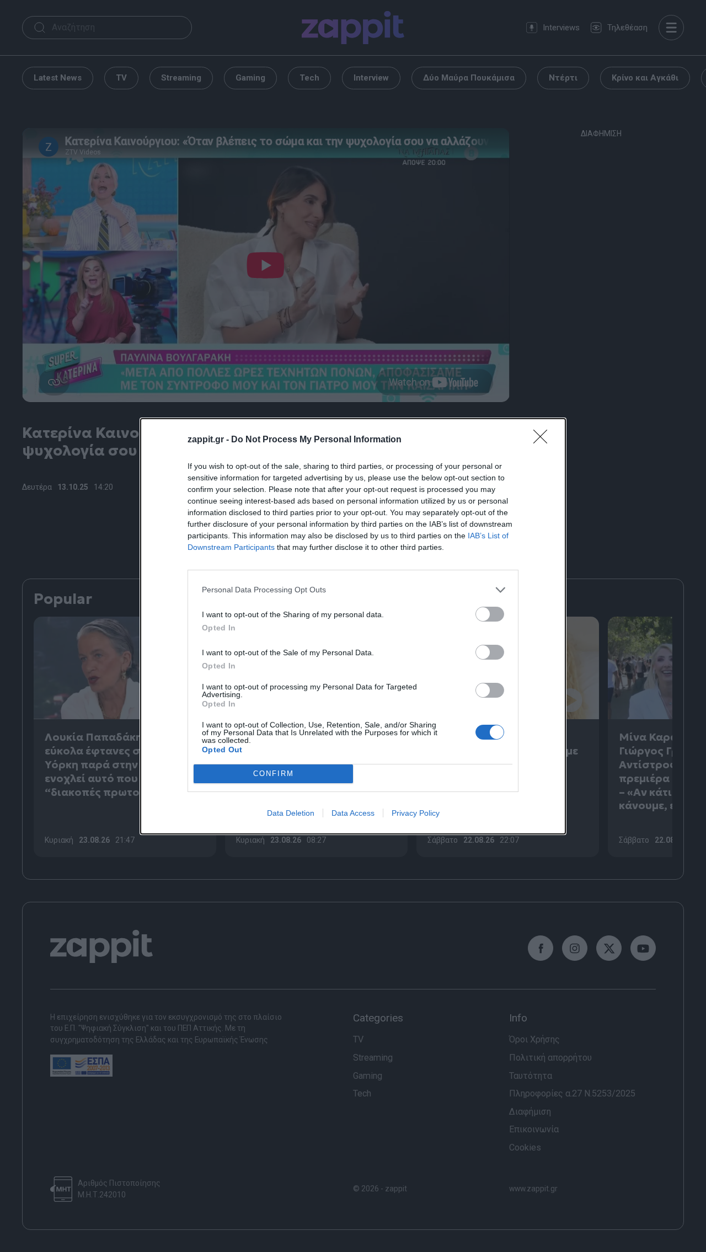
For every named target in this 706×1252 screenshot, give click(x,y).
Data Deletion (290, 813)
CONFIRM (273, 773)
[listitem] (353, 590)
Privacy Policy (416, 813)
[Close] (543, 440)
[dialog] (353, 626)
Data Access (353, 813)
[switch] (489, 614)
